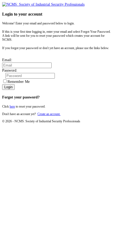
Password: (9, 70)
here (12, 106)
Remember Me (18, 82)
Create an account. (48, 114)
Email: (7, 60)
